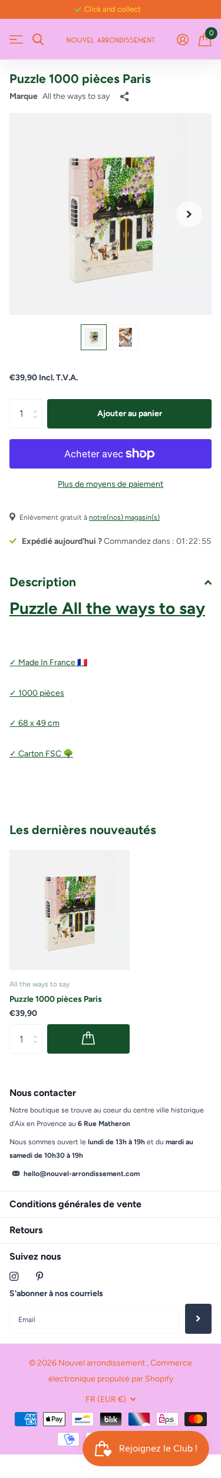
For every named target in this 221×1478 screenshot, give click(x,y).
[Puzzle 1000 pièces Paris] (69, 910)
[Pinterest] (40, 1276)
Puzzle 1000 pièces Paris (55, 999)
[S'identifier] (182, 39)
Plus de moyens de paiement (110, 484)
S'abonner (198, 1318)
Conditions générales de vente (75, 1204)
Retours (25, 1229)
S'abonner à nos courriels (56, 1293)
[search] (38, 39)
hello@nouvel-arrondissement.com (82, 1174)
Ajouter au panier (129, 413)
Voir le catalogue (16, 40)
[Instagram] (13, 1276)
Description (42, 581)
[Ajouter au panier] (88, 1039)
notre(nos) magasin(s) (124, 517)
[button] (189, 214)
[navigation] (94, 337)
